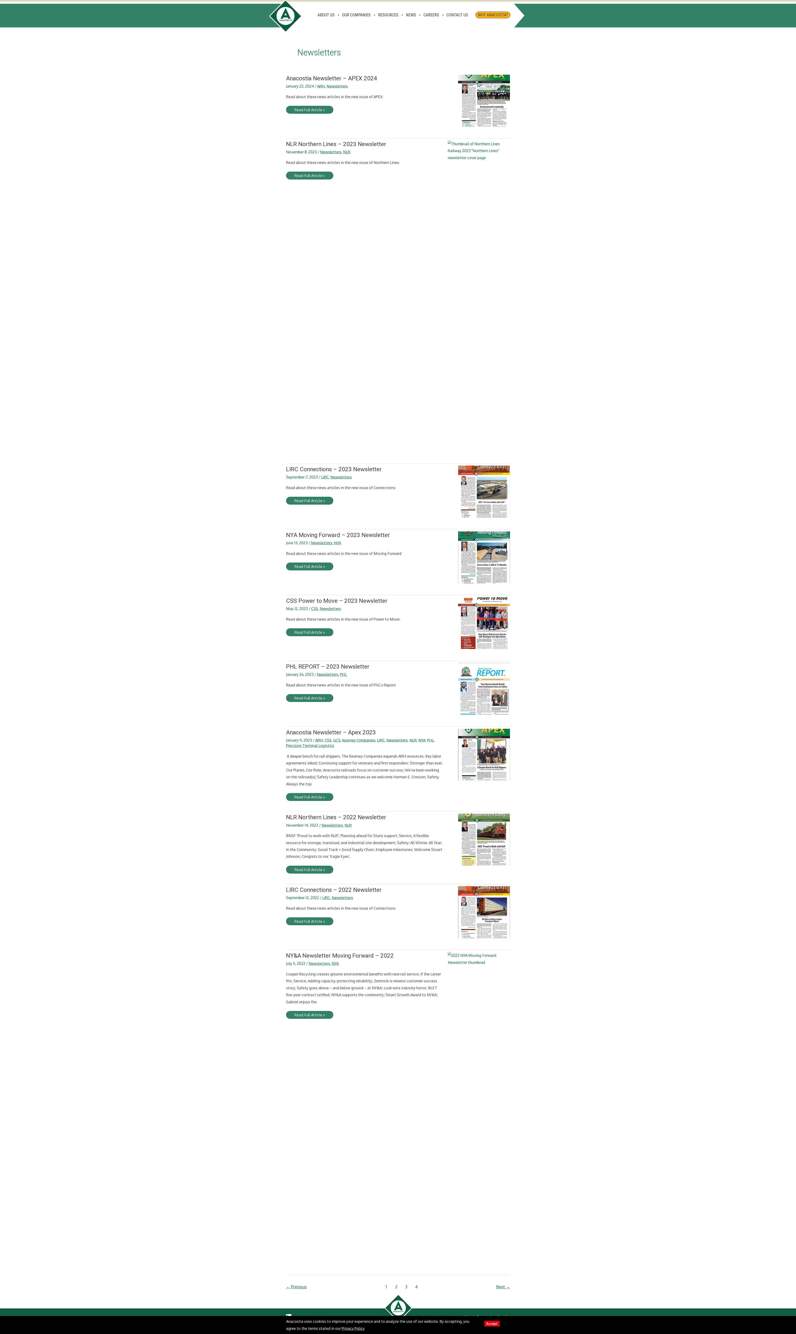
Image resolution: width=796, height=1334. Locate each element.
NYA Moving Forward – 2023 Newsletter (338, 535)
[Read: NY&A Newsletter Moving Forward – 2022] (479, 1107)
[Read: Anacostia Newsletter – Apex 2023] (484, 754)
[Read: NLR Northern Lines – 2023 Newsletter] (479, 295)
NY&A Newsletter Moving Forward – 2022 (340, 955)
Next (503, 1286)
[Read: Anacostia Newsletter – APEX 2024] (484, 100)
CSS (314, 608)
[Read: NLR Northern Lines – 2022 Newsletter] (484, 839)
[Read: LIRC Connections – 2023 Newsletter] (484, 491)
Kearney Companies (358, 740)
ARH (321, 86)
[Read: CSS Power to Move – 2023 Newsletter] (484, 622)
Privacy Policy (353, 1328)
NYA (337, 543)
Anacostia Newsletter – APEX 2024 (331, 78)
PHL (343, 674)
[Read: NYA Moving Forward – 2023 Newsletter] (484, 557)
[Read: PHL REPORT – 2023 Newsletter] (484, 688)
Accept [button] (492, 1324)
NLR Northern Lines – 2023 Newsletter (336, 144)
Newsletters (337, 86)
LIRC (325, 477)
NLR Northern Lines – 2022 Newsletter (336, 817)
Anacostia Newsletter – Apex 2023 (331, 732)
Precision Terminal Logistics (310, 745)
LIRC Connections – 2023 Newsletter (334, 469)
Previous (296, 1286)
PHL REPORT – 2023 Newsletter (327, 666)
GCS (336, 740)
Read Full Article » (309, 110)
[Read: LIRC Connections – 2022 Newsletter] (484, 911)
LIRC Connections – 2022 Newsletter (334, 889)
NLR (346, 152)
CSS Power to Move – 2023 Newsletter (336, 600)
